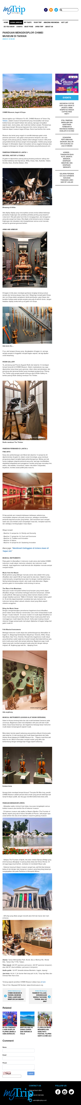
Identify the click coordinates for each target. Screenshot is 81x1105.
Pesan (5, 1063)
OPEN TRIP (39, 26)
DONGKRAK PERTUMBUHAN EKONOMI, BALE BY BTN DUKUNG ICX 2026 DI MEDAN (67, 141)
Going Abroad (16, 22)
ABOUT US (49, 26)
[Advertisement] (40, 58)
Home (6, 22)
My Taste (28, 22)
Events (19, 26)
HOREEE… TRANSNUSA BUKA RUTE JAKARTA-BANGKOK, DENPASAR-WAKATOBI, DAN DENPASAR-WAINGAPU (67, 159)
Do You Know (9, 26)
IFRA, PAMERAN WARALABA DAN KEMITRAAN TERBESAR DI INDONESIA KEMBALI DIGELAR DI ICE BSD (66, 125)
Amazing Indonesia (51, 22)
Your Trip (38, 22)
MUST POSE (28, 26)
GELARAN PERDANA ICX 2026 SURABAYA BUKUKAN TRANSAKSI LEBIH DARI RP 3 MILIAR (67, 178)
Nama (5, 1047)
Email (4, 1055)
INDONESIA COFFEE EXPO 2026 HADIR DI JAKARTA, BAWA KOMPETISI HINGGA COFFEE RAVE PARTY (66, 108)
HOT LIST (64, 22)
